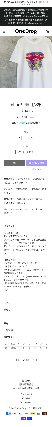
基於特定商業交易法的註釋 (26, 388)
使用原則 (26, 380)
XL (32, 138)
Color (26, 146)
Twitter (27, 398)
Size (26, 132)
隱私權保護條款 (26, 384)
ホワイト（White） (26, 152)
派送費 (22, 122)
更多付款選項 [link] (36, 169)
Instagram (27, 402)
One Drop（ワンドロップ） (30, 408)
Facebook (27, 394)
